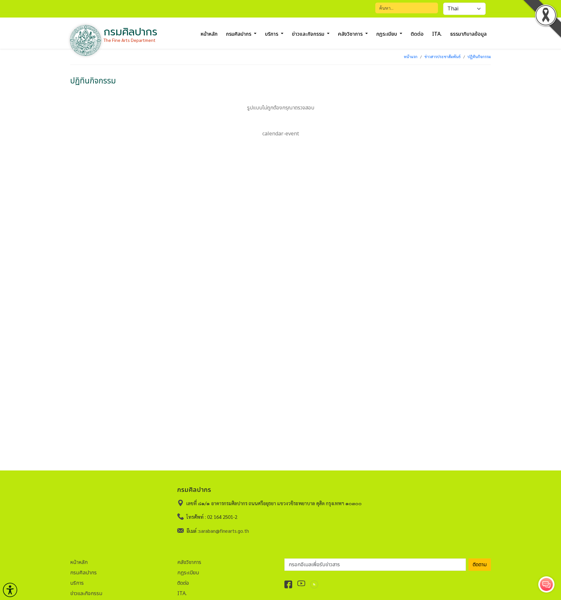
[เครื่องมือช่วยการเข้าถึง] (10, 590)
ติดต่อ (417, 34)
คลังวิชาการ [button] (351, 34)
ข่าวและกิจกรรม (86, 593)
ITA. (437, 34)
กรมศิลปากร (83, 573)
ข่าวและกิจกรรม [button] (309, 34)
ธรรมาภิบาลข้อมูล (468, 34)
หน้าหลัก (209, 34)
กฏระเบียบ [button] (387, 34)
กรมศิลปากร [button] (239, 34)
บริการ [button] (272, 34)
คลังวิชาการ (189, 562)
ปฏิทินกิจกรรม (479, 56)
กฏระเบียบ (188, 573)
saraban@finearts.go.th (224, 531)
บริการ (77, 583)
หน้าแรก (411, 56)
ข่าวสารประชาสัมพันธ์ (442, 56)
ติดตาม (480, 565)
